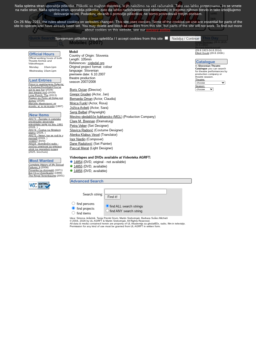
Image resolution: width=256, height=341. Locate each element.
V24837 (33, 141)
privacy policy (158, 30)
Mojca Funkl (79, 103)
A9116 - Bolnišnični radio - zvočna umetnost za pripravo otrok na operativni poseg (45, 146)
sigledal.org (96, 63)
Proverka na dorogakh (41, 170)
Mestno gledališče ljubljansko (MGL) (96, 117)
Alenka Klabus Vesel (85, 135)
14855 (78, 166)
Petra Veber (78, 126)
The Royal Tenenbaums (42, 175)
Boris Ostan (78, 90)
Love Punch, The (38, 95)
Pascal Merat (79, 148)
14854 (78, 162)
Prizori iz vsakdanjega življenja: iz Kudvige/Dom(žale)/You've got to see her (46, 87)
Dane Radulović (81, 144)
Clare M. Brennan (82, 121)
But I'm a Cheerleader (41, 172)
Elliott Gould (202, 53)
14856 (78, 171)
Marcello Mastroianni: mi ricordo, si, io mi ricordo (42, 105)
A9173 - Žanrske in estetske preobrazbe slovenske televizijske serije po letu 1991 (45, 122)
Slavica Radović (81, 130)
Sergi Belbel (78, 112)
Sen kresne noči (37, 92)
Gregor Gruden (80, 94)
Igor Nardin (78, 139)
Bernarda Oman (81, 99)
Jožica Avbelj (79, 108)
